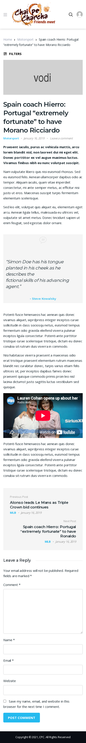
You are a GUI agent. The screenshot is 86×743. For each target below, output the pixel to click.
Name (9, 640)
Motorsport (25, 39)
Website (9, 681)
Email (8, 660)
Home (7, 39)
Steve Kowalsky (44, 298)
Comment (12, 584)
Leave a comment (61, 138)
